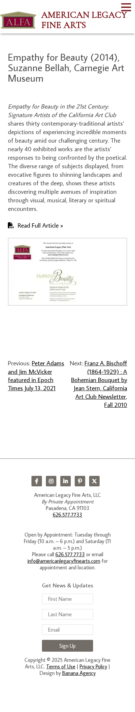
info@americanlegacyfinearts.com (64, 561)
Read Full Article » (40, 225)
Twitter (94, 481)
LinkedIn (65, 481)
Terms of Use (60, 666)
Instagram (51, 481)
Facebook (36, 481)
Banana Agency (79, 673)
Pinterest (80, 481)
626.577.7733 (67, 514)
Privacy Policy (93, 666)
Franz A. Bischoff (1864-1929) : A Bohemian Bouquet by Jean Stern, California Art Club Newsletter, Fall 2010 (99, 384)
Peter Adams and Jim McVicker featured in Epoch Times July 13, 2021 (36, 375)
